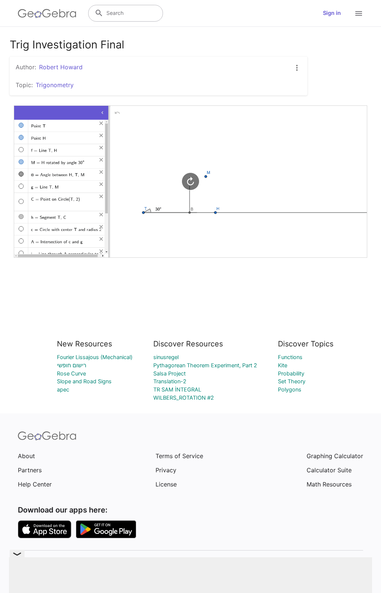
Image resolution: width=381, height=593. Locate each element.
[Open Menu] (358, 13)
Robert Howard (61, 67)
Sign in (332, 13)
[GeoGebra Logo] (47, 13)
